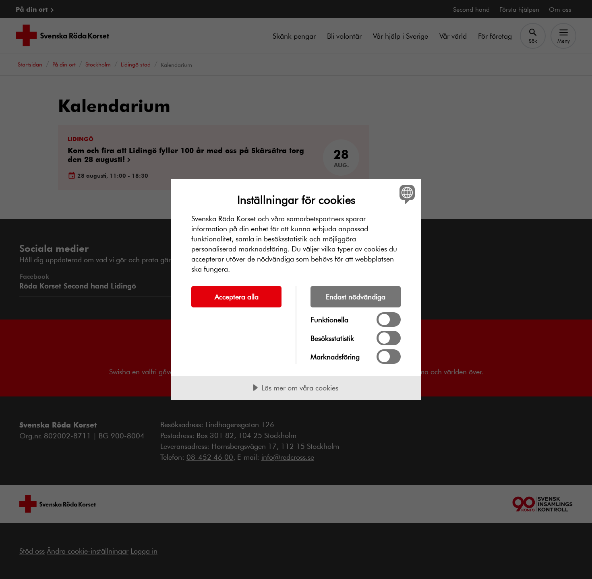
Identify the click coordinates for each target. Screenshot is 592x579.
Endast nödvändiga (355, 296)
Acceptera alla (237, 296)
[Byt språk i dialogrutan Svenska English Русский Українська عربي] (406, 194)
